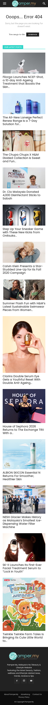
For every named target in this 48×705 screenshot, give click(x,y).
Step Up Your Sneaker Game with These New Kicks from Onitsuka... (23, 232)
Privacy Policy (24, 697)
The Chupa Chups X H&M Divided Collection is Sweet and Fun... (21, 158)
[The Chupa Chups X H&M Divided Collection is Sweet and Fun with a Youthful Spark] (24, 140)
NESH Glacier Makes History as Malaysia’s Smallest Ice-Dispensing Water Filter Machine (22, 522)
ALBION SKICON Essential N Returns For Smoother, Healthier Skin (21, 476)
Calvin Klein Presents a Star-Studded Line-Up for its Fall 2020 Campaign (23, 269)
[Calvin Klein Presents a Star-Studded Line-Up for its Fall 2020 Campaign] (24, 252)
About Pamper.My (11, 694)
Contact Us (37, 694)
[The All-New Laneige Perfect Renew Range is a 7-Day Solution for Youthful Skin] (24, 103)
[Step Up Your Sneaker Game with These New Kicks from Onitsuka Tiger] (24, 215)
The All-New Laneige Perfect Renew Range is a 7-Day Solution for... (23, 121)
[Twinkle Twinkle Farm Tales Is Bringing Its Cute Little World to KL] (24, 604)
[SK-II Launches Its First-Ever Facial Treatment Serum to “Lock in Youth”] (24, 547)
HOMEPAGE (32, 34)
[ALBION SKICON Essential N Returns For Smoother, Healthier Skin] (24, 454)
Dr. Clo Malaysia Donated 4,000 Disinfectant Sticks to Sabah (21, 195)
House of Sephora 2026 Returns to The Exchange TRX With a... (23, 429)
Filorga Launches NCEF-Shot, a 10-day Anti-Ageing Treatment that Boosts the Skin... (23, 82)
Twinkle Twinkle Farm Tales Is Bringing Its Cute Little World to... (23, 637)
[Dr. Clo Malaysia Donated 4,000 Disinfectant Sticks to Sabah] (24, 177)
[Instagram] (24, 680)
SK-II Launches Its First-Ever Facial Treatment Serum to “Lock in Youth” (22, 568)
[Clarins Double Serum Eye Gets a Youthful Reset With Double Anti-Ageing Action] (24, 344)
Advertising (25, 694)
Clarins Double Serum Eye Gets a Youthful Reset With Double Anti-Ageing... (21, 379)
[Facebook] (16, 680)
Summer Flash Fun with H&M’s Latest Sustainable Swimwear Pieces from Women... (24, 306)
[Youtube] (31, 680)
